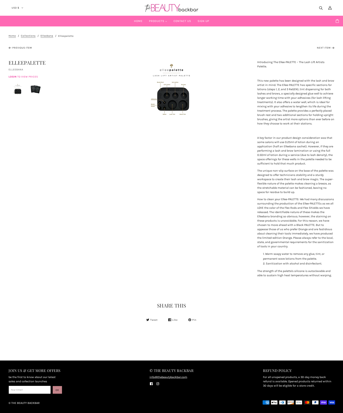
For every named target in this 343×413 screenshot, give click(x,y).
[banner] (171, 7)
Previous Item (22, 47)
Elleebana (47, 36)
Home (12, 36)
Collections (28, 36)
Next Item (324, 47)
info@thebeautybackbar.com (168, 377)
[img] (321, 7)
